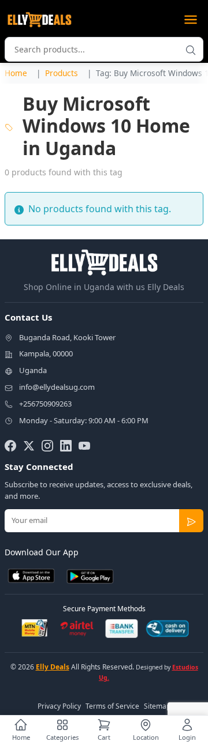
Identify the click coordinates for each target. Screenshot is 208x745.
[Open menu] (190, 19)
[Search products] (190, 49)
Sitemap (157, 706)
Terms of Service (112, 706)
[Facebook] (10, 445)
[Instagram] (47, 445)
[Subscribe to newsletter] (191, 520)
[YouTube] (84, 445)
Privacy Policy (59, 706)
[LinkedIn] (66, 445)
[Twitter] (29, 445)
